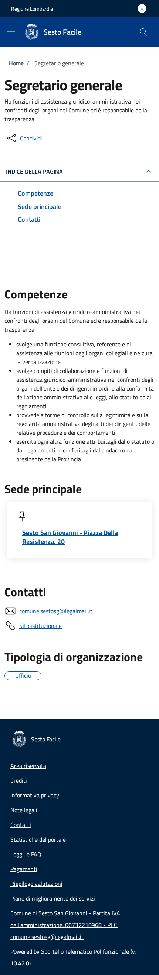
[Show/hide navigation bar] (11, 31)
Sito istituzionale (40, 625)
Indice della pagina (34, 171)
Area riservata (28, 765)
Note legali (23, 809)
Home (16, 63)
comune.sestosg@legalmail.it (55, 611)
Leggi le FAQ (25, 854)
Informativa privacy (34, 795)
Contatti (20, 824)
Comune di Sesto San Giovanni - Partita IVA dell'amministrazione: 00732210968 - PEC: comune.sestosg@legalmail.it (65, 925)
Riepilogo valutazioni (36, 883)
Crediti (18, 780)
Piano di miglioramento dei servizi (52, 898)
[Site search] (143, 32)
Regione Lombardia (32, 9)
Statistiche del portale (38, 839)
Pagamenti (23, 868)
